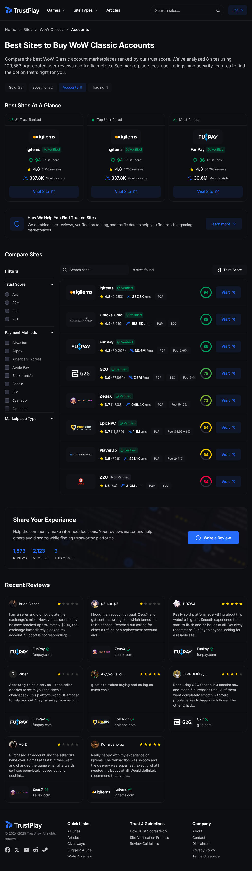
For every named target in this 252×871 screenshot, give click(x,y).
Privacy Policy (203, 850)
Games (53, 10)
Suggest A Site (79, 850)
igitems (107, 288)
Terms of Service (206, 856)
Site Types (83, 10)
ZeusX (106, 396)
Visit (225, 292)
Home (10, 29)
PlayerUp (108, 450)
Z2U (104, 477)
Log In (238, 10)
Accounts (72, 87)
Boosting (42, 87)
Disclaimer (200, 844)
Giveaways (76, 844)
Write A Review (79, 856)
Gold (16, 87)
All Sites (73, 831)
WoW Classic (52, 29)
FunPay (107, 342)
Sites (27, 29)
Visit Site (41, 191)
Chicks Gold (111, 315)
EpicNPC (108, 423)
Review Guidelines (144, 844)
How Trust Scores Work (149, 831)
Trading (100, 87)
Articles (113, 10)
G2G (104, 369)
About (197, 831)
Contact (198, 837)
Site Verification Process (149, 837)
